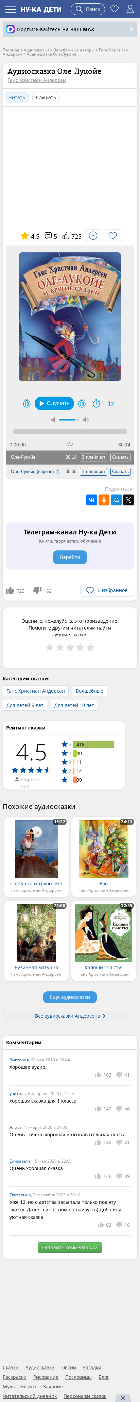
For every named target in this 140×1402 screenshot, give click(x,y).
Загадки (92, 1367)
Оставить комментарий (70, 1247)
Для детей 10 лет (74, 705)
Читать (16, 97)
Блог (104, 1377)
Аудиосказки (40, 1367)
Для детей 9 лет (24, 705)
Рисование (45, 1377)
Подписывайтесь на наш (55, 29)
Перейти (70, 557)
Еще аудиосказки (70, 997)
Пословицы (78, 1377)
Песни (69, 1367)
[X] (128, 500)
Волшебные (89, 691)
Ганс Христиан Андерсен (36, 80)
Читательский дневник (30, 1396)
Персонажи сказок (85, 1396)
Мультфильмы (19, 1386)
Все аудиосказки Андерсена (67, 1016)
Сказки (11, 1367)
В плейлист (93, 457)
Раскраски (15, 1377)
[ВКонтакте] (91, 500)
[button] (54, 403)
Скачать (120, 457)
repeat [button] (70, 444)
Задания (53, 1386)
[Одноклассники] (104, 500)
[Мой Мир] (116, 500)
